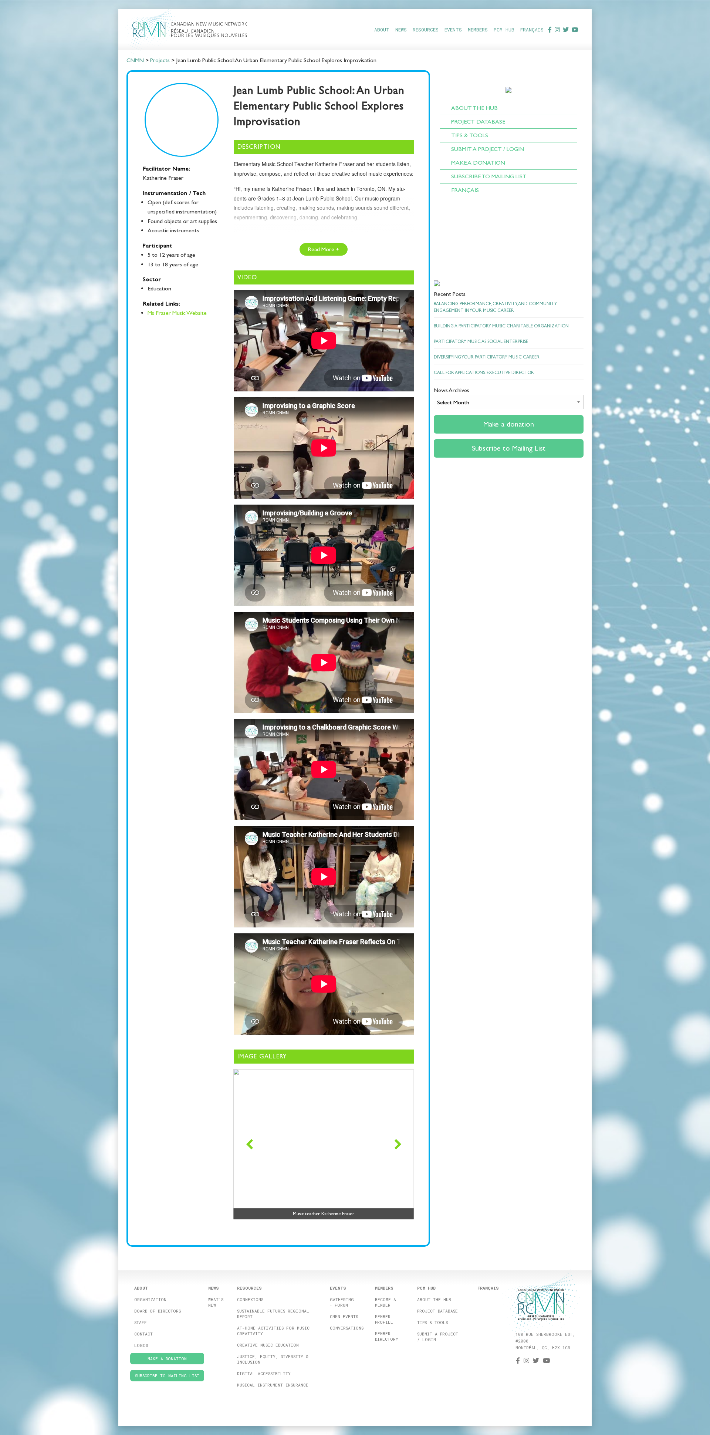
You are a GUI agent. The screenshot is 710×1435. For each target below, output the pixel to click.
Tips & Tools (432, 1322)
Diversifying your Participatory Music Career (487, 357)
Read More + (323, 249)
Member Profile (384, 1319)
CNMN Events (344, 1316)
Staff (140, 1322)
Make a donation (478, 162)
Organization (150, 1299)
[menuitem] (381, 29)
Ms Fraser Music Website (177, 312)
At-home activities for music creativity (273, 1330)
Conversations (347, 1328)
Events (453, 29)
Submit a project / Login (437, 1336)
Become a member (385, 1302)
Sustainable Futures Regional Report (273, 1313)
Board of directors (157, 1311)
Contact (143, 1334)
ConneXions (250, 1299)
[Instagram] (557, 29)
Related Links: (161, 303)
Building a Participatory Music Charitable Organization (501, 326)
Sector (152, 279)
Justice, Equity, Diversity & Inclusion (272, 1359)
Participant (157, 245)
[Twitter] (566, 29)
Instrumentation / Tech (174, 192)
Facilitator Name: (166, 168)
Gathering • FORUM (342, 1302)
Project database (437, 1311)
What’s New (215, 1302)
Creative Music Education (268, 1345)
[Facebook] (550, 29)
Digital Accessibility (264, 1373)
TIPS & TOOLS (469, 135)
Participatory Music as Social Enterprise (481, 341)
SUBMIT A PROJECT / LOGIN (487, 148)
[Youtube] (575, 29)
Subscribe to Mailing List (489, 176)
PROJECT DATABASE (478, 121)
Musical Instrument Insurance (272, 1385)
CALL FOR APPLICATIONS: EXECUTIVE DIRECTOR (484, 372)
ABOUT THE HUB (474, 107)
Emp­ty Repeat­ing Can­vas (271, 248)
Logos (141, 1345)
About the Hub (434, 1299)
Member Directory (386, 1336)
